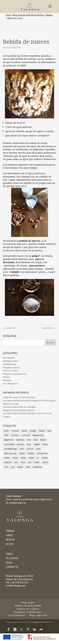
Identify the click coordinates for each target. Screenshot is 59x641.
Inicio (8, 15)
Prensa (6, 377)
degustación (8, 440)
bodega (33, 431)
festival (43, 440)
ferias (35, 440)
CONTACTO (12, 567)
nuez (22, 449)
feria (28, 440)
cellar (6, 435)
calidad (41, 431)
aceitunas (15, 431)
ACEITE (9, 544)
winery (20, 467)
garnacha (20, 444)
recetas (6, 458)
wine (6, 467)
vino (16, 462)
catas (49, 431)
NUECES (10, 539)
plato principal (10, 453)
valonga (44, 458)
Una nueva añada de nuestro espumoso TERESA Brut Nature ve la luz (29, 402)
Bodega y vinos (10, 361)
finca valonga (9, 444)
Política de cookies (27, 608)
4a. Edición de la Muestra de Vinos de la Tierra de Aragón (27, 415)
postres (22, 453)
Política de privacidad (28, 605)
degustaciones (38, 435)
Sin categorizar (10, 383)
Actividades (9, 358)
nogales (36, 444)
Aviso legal (27, 602)
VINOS (9, 535)
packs (38, 449)
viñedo (36, 462)
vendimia (7, 462)
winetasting (37, 467)
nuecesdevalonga (10, 449)
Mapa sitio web (38, 615)
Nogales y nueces (11, 367)
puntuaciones (42, 453)
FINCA (9, 553)
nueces (45, 444)
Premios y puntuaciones (14, 374)
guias (29, 444)
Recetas (49, 15)
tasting (23, 458)
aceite (6, 431)
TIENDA (10, 531)
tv (37, 458)
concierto (15, 435)
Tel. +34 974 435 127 (17, 582)
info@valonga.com (16, 585)
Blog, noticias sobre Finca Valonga (28, 15)
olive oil (30, 449)
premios (31, 453)
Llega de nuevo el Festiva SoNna (19, 397)
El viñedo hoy (9, 364)
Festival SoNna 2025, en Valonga (19, 407)
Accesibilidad (16, 615)
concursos (26, 435)
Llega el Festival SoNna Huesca (19, 410)
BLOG (9, 562)
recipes (15, 458)
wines (28, 467)
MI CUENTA (12, 558)
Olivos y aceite (10, 370)
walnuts (45, 462)
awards (24, 431)
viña (29, 462)
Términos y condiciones (27, 611)
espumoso (20, 440)
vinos (23, 462)
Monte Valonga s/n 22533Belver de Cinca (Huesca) (19, 578)
